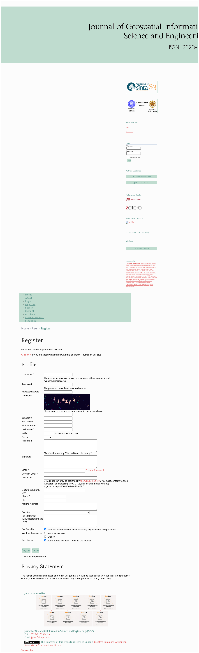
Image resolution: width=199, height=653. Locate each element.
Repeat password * (31, 392)
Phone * (26, 496)
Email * (25, 470)
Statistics (30, 320)
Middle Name (28, 425)
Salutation (27, 418)
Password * (27, 384)
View (127, 127)
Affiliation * (27, 441)
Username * (28, 374)
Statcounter (27, 650)
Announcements (34, 317)
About (28, 297)
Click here (26, 355)
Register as (27, 540)
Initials (25, 433)
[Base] (100, 625)
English (51, 537)
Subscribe (129, 132)
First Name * (28, 422)
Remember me (135, 157)
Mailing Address (30, 504)
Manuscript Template (142, 183)
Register (30, 304)
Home (28, 294)
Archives (30, 314)
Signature (26, 457)
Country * (27, 512)
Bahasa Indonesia (56, 533)
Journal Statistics (142, 249)
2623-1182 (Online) (40, 634)
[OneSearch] (84, 625)
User (35, 328)
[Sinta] (52, 625)
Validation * (27, 395)
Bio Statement (29, 516)
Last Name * (28, 429)
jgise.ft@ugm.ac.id (40, 637)
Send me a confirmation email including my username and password (81, 530)
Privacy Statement (95, 470)
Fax (23, 500)
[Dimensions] (60, 609)
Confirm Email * (30, 474)
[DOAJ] (108, 609)
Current (29, 310)
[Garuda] (92, 609)
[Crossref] (76, 609)
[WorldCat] (68, 625)
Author (50, 541)
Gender (25, 437)
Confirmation (28, 529)
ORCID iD (27, 478)
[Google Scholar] (44, 609)
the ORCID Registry (90, 481)
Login (28, 301)
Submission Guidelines (142, 177)
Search (29, 307)
